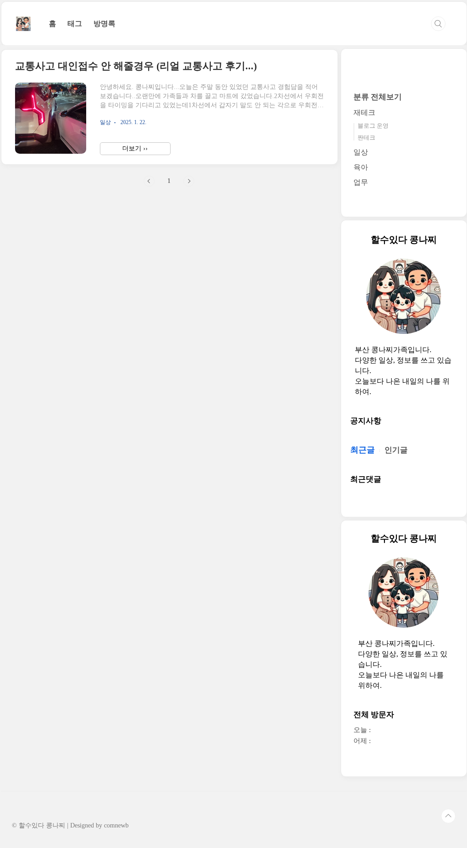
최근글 (362, 449)
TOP (448, 816)
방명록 (104, 23)
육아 (360, 167)
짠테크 (366, 137)
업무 (360, 182)
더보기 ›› (135, 148)
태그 (74, 23)
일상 (360, 152)
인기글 (396, 450)
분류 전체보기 (377, 97)
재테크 (364, 112)
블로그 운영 (373, 125)
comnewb (116, 825)
